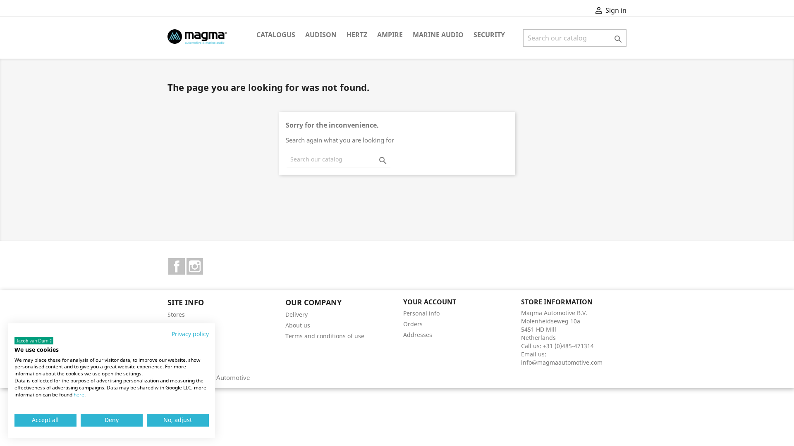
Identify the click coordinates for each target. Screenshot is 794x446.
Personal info (421, 313)
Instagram (195, 266)
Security (489, 34)
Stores (176, 314)
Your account (429, 301)
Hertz (357, 34)
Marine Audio (438, 34)
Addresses (417, 335)
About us (297, 325)
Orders (413, 324)
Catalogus (275, 34)
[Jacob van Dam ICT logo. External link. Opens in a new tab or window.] (33, 340)
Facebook (176, 266)
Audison (321, 34)
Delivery (296, 314)
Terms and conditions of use (324, 336)
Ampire (390, 34)
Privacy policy (190, 334)
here (79, 394)
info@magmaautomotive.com (562, 362)
